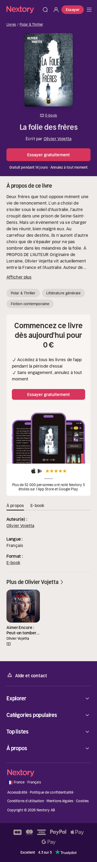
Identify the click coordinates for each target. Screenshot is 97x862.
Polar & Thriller (31, 25)
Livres (11, 25)
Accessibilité (17, 792)
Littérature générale (63, 293)
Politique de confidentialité (52, 792)
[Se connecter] (56, 9)
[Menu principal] (89, 9)
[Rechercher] (45, 9)
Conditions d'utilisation (25, 801)
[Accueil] (23, 9)
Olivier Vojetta (57, 138)
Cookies (82, 801)
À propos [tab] (15, 505)
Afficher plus (19, 277)
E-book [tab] (37, 505)
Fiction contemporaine (30, 303)
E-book (13, 562)
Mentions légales (60, 801)
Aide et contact (31, 676)
